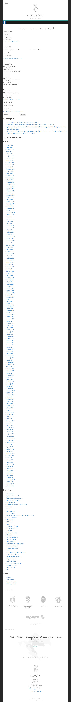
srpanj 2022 (9, 247)
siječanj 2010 (10, 484)
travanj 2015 (9, 429)
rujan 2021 (9, 269)
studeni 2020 (10, 290)
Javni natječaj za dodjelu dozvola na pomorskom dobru (22, 122)
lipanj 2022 (9, 249)
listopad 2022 (10, 241)
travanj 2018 (10, 358)
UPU (7, 569)
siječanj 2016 (10, 412)
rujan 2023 (9, 217)
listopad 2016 (10, 395)
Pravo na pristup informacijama (15, 552)
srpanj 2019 (9, 325)
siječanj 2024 (10, 210)
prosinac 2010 (10, 479)
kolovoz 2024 (10, 195)
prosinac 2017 (10, 366)
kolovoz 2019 (10, 323)
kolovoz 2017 (10, 375)
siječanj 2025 (10, 184)
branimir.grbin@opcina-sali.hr (14, 111)
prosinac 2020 (10, 288)
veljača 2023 (10, 232)
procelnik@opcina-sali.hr (12, 41)
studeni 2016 (10, 392)
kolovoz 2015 (10, 421)
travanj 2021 (9, 280)
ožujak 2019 (9, 334)
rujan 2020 (9, 295)
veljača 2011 (9, 477)
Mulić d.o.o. (9, 522)
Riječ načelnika (11, 561)
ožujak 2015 (9, 432)
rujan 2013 (9, 458)
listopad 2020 (10, 293)
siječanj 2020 (10, 312)
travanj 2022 (10, 254)
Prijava (8, 577)
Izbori (8, 509)
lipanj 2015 (9, 425)
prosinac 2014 (10, 438)
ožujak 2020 (9, 308)
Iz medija (9, 507)
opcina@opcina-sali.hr (36, 689)
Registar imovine (11, 559)
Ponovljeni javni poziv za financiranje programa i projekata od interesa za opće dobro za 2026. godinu (36, 131)
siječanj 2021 (10, 286)
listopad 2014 (10, 442)
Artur (34, 700)
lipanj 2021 (9, 275)
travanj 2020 (10, 306)
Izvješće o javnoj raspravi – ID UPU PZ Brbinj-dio (20, 133)
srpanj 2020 (9, 299)
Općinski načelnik (11, 539)
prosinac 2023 (10, 212)
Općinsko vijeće (11, 541)
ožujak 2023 (9, 230)
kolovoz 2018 (10, 349)
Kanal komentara (11, 582)
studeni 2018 (10, 343)
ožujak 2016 (9, 408)
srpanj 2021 (9, 273)
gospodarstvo (10, 502)
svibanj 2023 (10, 225)
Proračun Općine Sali (12, 554)
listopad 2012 (10, 468)
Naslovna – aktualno (12, 526)
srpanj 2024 (9, 197)
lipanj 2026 (9, 147)
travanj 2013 (9, 466)
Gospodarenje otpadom (13, 500)
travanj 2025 (10, 178)
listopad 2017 (10, 371)
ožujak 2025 (9, 180)
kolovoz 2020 (10, 297)
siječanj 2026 (10, 158)
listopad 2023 (10, 214)
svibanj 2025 (10, 175)
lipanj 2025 (9, 173)
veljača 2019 (9, 336)
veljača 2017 (9, 388)
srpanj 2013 (9, 460)
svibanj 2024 (10, 201)
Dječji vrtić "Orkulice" (12, 496)
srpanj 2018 (9, 351)
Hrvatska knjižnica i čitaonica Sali (16, 504)
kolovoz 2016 (10, 399)
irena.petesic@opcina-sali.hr (13, 58)
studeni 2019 (10, 316)
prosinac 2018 (10, 340)
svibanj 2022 (10, 251)
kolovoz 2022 (10, 245)
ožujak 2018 (9, 360)
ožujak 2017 (9, 386)
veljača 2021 (9, 284)
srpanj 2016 (9, 401)
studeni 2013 (10, 455)
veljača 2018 (10, 362)
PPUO (8, 550)
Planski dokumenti (12, 546)
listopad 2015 (10, 416)
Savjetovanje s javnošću (13, 563)
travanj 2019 (9, 332)
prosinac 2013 (10, 453)
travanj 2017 (9, 384)
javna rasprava (10, 513)
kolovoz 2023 (10, 219)
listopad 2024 (10, 191)
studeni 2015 (10, 414)
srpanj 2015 (9, 423)
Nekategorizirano (11, 533)
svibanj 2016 (10, 405)
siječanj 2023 (10, 234)
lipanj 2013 (9, 462)
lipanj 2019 (9, 327)
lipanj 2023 (9, 223)
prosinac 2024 (10, 186)
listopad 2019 (10, 319)
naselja (8, 524)
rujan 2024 (9, 193)
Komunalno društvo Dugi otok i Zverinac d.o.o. (20, 515)
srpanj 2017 (9, 377)
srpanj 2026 (9, 145)
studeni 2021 (10, 264)
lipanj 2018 (9, 353)
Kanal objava (10, 579)
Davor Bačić (40, 700)
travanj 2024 (10, 204)
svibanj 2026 (10, 149)
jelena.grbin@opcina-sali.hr (13, 99)
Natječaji (9, 530)
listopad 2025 (10, 165)
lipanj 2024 (9, 199)
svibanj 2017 (10, 382)
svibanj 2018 (10, 356)
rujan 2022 (9, 243)
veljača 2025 (10, 182)
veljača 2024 (10, 208)
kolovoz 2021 (10, 271)
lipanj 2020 (9, 301)
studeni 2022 (10, 238)
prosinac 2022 (10, 236)
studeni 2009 (10, 486)
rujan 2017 (9, 373)
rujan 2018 (9, 347)
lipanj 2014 (9, 447)
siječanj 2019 (10, 338)
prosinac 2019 (10, 314)
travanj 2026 (10, 152)
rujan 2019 (9, 321)
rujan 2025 (9, 167)
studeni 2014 (10, 440)
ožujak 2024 (9, 206)
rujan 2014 (9, 445)
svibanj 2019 (10, 329)
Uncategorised (10, 567)
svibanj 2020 (10, 303)
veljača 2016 (9, 410)
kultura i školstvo (11, 517)
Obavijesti (9, 535)
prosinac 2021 (10, 262)
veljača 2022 (10, 258)
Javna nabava (10, 511)
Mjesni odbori (10, 520)
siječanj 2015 (10, 436)
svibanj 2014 (10, 449)
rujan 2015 (9, 419)
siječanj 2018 (10, 364)
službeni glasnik (11, 565)
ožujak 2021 (9, 282)
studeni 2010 (10, 482)
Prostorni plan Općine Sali (14, 556)
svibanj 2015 (10, 427)
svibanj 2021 (10, 277)
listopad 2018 (10, 345)
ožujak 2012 (9, 471)
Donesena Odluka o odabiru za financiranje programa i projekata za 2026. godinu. (30, 124)
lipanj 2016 (9, 403)
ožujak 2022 (9, 256)
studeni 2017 (10, 369)
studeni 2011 (10, 473)
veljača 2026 (10, 156)
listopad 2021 (10, 267)
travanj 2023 (10, 228)
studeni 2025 (10, 162)
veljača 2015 (9, 434)
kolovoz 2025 (10, 169)
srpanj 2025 (9, 171)
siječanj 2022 (10, 260)
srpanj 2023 (9, 221)
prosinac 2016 (10, 390)
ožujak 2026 (9, 154)
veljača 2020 (10, 310)
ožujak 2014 (9, 451)
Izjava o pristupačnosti (35, 691)
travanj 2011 (9, 475)
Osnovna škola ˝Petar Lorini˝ (15, 543)
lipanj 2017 (9, 379)
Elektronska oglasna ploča (14, 498)
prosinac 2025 (10, 160)
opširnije (35, 646)
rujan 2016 (9, 397)
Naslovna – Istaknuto (12, 528)
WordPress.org (10, 584)
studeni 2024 (10, 188)
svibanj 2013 (10, 464)
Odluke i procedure (12, 537)
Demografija (10, 494)
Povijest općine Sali (12, 548)
